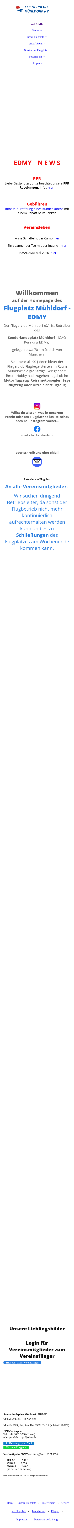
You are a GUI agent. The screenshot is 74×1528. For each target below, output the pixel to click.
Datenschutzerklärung (46, 1519)
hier (51, 187)
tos (61, 209)
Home (35, 30)
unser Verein (36, 43)
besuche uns (35, 56)
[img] (37, 10)
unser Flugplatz (35, 36)
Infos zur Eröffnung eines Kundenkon (32, 209)
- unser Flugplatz (26, 1502)
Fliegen (36, 63)
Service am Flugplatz (35, 50)
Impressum (22, 1519)
